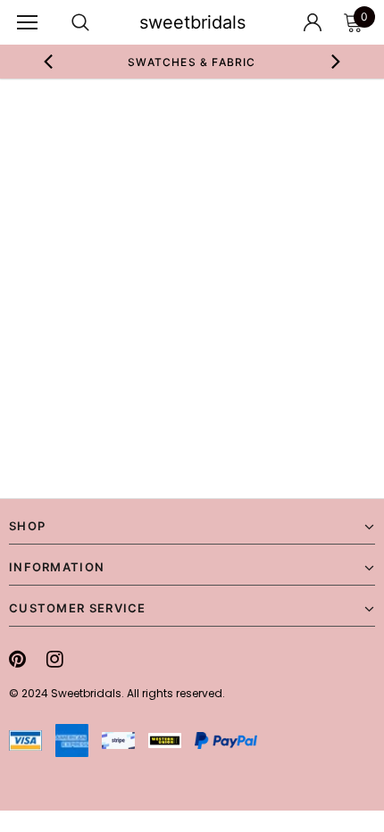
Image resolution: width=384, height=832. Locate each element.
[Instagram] (54, 659)
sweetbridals (192, 22)
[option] (192, 62)
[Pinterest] (17, 659)
